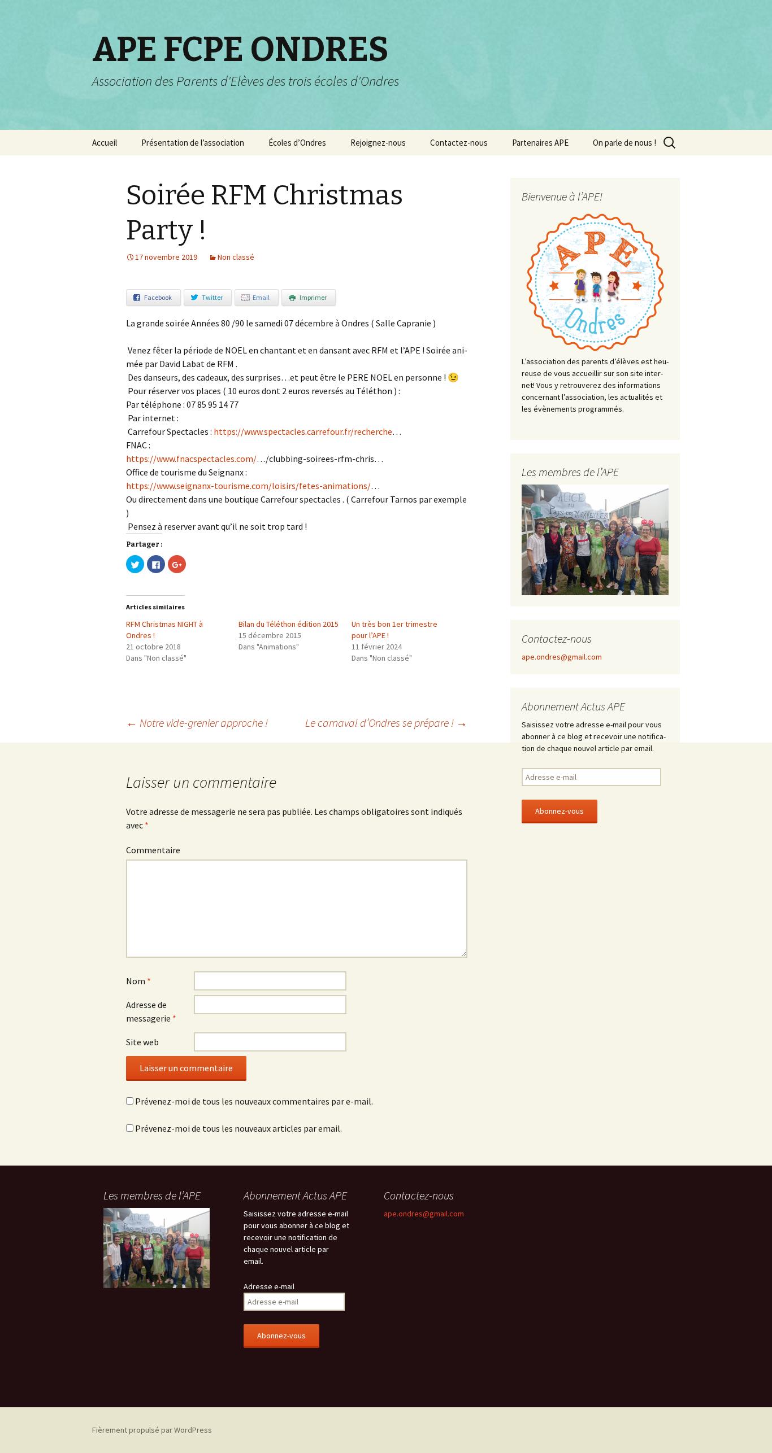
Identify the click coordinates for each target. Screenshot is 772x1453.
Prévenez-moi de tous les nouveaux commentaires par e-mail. (254, 1101)
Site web (142, 1042)
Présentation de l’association (192, 142)
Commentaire (153, 850)
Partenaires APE (540, 142)
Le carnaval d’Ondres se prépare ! (386, 722)
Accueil (104, 142)
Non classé (236, 257)
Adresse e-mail (269, 1286)
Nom (138, 981)
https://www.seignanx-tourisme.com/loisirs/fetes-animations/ (248, 485)
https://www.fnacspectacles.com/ (191, 458)
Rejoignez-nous (378, 142)
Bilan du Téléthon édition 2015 (288, 624)
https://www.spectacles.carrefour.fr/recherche (303, 431)
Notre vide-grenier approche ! (197, 722)
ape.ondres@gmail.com (562, 657)
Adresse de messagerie (151, 1011)
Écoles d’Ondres (297, 142)
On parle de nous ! (624, 142)
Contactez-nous (459, 142)
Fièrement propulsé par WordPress (152, 1430)
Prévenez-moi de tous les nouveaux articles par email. (238, 1128)
